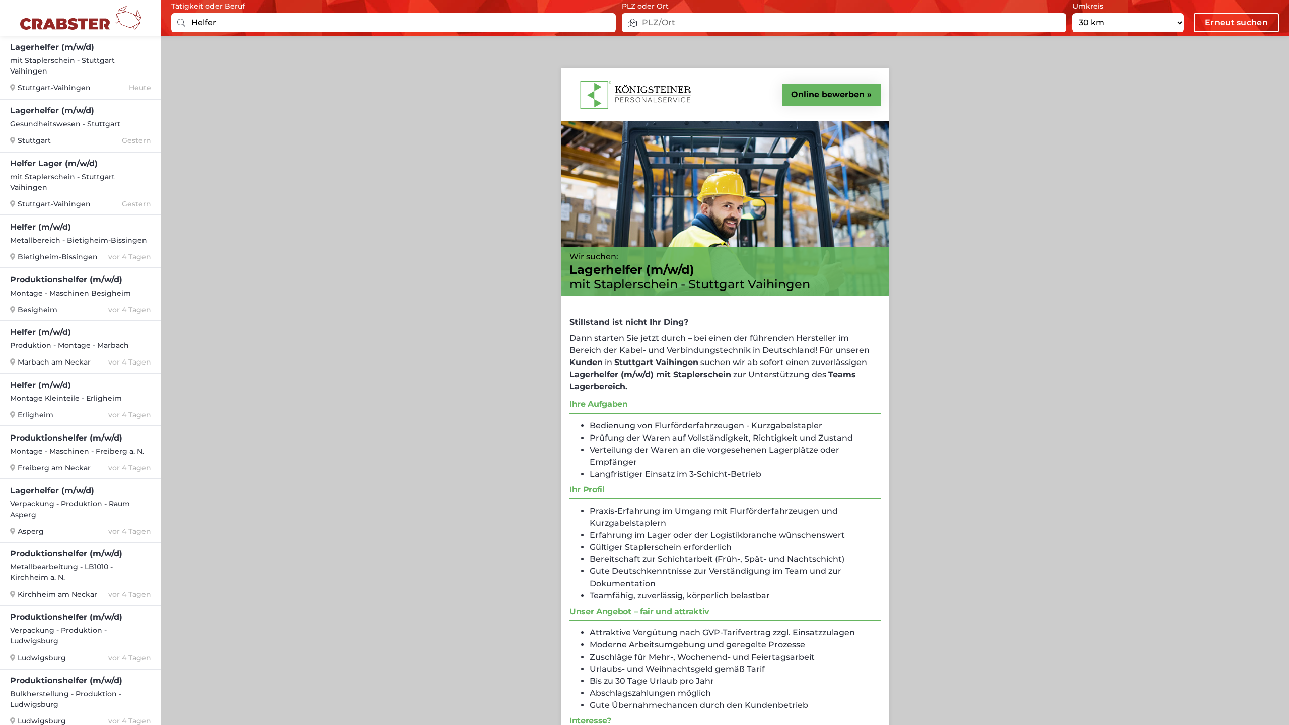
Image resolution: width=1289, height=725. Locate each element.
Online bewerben (828, 94)
